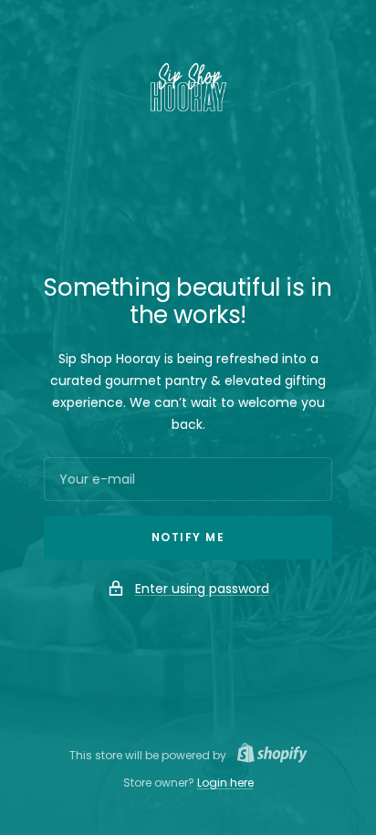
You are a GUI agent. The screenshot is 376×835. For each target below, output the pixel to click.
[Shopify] (267, 755)
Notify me (188, 537)
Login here (225, 782)
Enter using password (202, 588)
